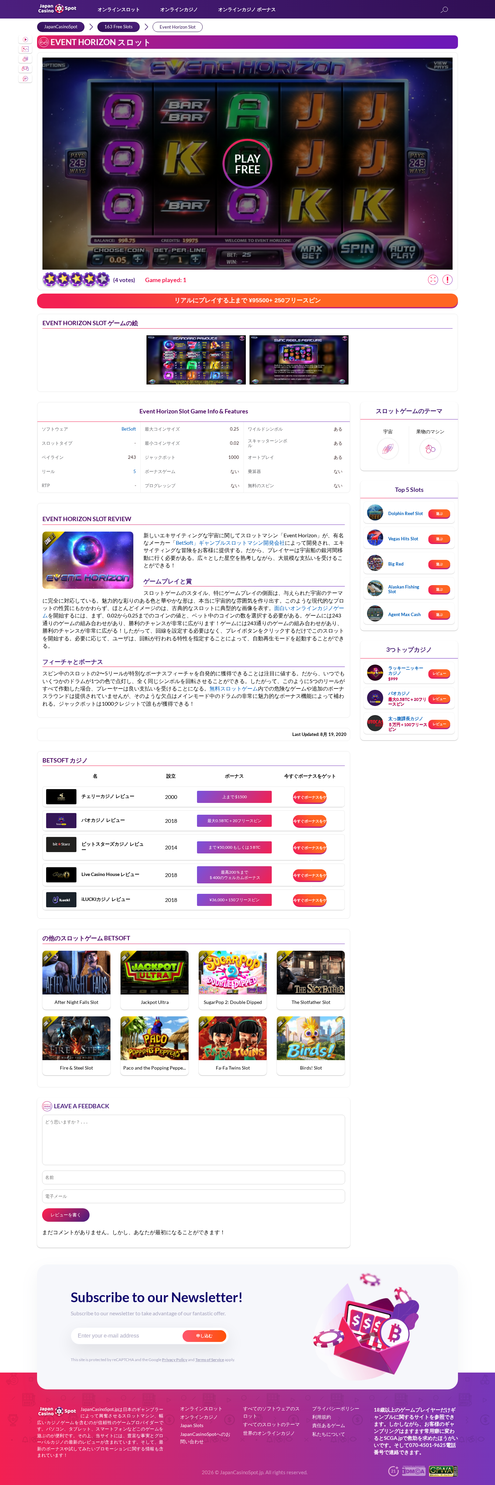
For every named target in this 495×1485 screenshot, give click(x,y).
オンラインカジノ (179, 9)
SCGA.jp (393, 1438)
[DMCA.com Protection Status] (414, 1474)
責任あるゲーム (328, 1425)
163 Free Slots (118, 26)
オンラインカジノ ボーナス (247, 9)
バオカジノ (399, 693)
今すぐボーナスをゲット (310, 799)
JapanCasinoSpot (60, 26)
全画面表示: (433, 280)
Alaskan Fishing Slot (403, 589)
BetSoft (129, 429)
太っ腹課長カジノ (405, 718)
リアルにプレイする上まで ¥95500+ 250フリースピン (247, 300)
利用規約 (321, 1417)
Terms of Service (209, 1359)
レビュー (439, 673)
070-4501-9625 (427, 1445)
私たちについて (328, 1434)
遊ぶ (439, 513)
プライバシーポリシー (335, 1408)
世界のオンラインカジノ (269, 1433)
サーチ (444, 10)
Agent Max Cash (404, 614)
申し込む (204, 1336)
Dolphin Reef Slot (405, 513)
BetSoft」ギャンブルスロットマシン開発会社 (230, 542)
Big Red (395, 564)
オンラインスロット (119, 9)
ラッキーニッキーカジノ (405, 670)
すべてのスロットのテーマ (271, 1424)
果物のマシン (430, 431)
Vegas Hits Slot (403, 538)
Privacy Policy (174, 1359)
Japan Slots (191, 1425)
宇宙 (388, 431)
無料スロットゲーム (233, 688)
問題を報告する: (447, 280)
